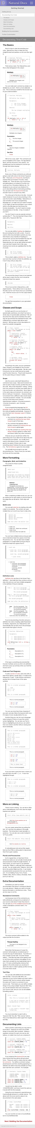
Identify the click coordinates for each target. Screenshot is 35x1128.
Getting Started (17, 8)
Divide (11, 154)
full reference (12, 447)
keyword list (20, 1056)
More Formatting (7, 22)
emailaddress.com (12, 823)
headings (20, 231)
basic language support (18, 413)
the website (15, 844)
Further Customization (8, 34)
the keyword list (18, 191)
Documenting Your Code (9, 15)
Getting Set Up (6, 12)
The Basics (6, 17)
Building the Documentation (10, 31)
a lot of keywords (17, 178)
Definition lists (9, 578)
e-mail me (23, 844)
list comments (7, 1062)
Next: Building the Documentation (18, 1121)
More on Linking (7, 24)
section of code (15, 674)
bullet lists (16, 507)
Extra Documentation (9, 26)
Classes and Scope (8, 20)
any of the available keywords (19, 903)
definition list (22, 257)
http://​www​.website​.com (18, 820)
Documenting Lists (8, 28)
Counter (12, 657)
